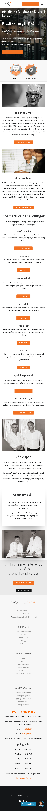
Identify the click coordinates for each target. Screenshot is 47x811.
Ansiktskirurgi (23, 664)
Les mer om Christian (23, 207)
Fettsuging (23, 270)
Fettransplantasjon (23, 412)
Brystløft (23, 367)
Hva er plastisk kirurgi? (23, 692)
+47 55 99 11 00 (27, 729)
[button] (16, 70)
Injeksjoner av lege (23, 667)
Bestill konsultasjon (30, 4)
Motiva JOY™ (23, 670)
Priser (23, 635)
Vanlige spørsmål (23, 705)
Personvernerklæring (23, 778)
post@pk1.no (24, 610)
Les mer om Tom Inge (23, 142)
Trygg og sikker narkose (23, 699)
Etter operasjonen (23, 702)
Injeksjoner (23, 342)
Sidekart (23, 644)
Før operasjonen (23, 696)
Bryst (24, 658)
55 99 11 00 (24, 613)
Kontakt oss (23, 638)
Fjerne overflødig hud (23, 673)
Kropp (23, 661)
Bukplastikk (23, 296)
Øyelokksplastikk (23, 390)
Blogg (23, 641)
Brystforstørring (23, 248)
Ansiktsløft (23, 318)
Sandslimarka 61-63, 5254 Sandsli (24, 617)
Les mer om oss (23, 590)
